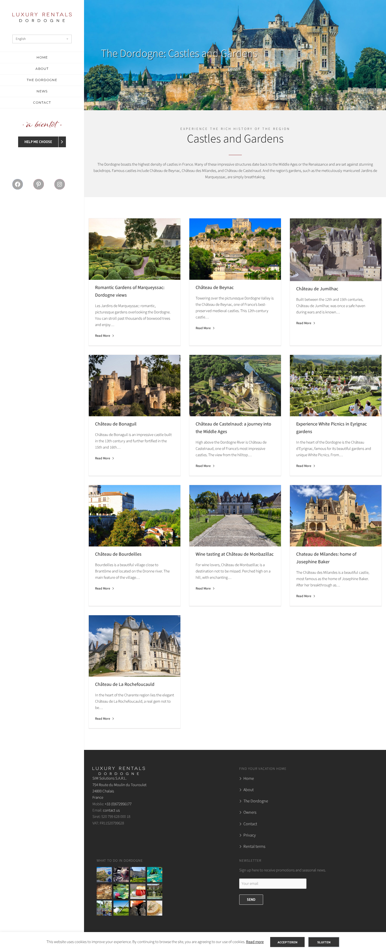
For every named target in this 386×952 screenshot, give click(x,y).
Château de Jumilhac (317, 289)
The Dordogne (255, 801)
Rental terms (254, 846)
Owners (249, 812)
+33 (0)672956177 (118, 804)
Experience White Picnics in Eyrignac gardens (331, 428)
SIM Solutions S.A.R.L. (109, 778)
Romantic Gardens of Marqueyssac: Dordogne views (129, 291)
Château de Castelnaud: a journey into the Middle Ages (233, 428)
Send (251, 899)
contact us (111, 810)
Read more (255, 942)
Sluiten (323, 942)
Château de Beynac (215, 287)
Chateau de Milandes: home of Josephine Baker (326, 558)
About (248, 790)
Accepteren (287, 942)
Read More (102, 335)
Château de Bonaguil (116, 424)
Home (248, 778)
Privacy (249, 835)
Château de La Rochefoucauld (124, 684)
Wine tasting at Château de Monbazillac (235, 554)
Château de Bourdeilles (118, 554)
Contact (250, 824)
